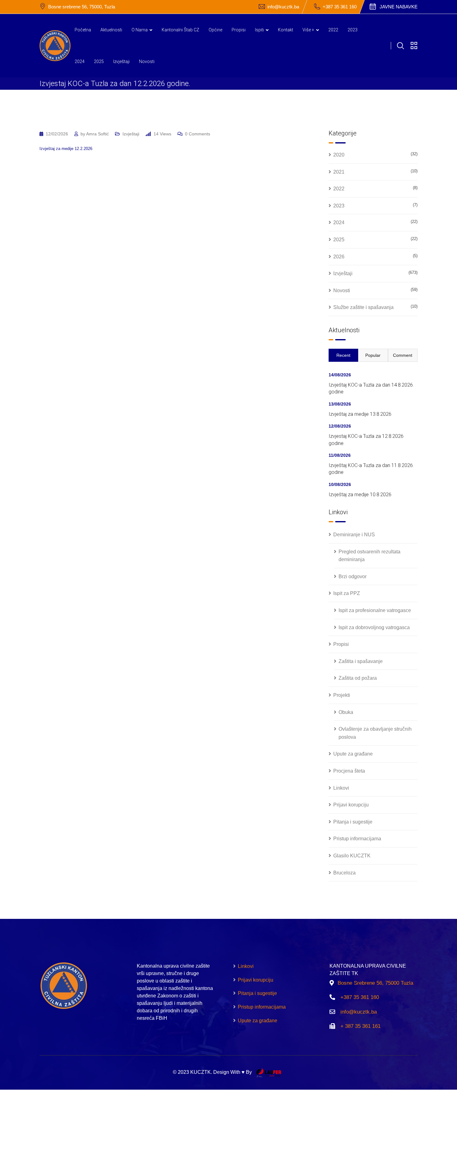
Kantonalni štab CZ (180, 29)
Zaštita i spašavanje (361, 661)
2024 (80, 61)
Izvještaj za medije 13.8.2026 (360, 414)
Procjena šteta (349, 771)
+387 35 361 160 (340, 6)
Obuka (346, 712)
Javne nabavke (399, 6)
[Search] (400, 45)
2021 (338, 172)
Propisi (239, 29)
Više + (308, 29)
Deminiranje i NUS (354, 534)
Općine (215, 29)
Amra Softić (97, 133)
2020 (338, 154)
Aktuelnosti (111, 29)
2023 (353, 29)
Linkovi (341, 788)
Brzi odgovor (353, 576)
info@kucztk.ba (283, 6)
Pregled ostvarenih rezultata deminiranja (369, 555)
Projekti (341, 695)
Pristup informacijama (357, 838)
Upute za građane (353, 753)
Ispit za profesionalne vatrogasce (375, 610)
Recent (343, 355)
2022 (333, 29)
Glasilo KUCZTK (352, 855)
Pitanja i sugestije (352, 821)
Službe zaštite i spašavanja (363, 307)
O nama (140, 29)
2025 (99, 61)
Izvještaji (121, 61)
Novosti (147, 61)
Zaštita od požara (358, 678)
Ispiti (259, 29)
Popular (373, 355)
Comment (402, 355)
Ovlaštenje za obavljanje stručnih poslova (375, 733)
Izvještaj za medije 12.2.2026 (65, 148)
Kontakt (285, 29)
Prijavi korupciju (351, 804)
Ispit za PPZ (346, 593)
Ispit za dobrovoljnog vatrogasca (374, 627)
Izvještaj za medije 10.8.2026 (360, 494)
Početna (83, 29)
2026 (338, 256)
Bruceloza (344, 872)
